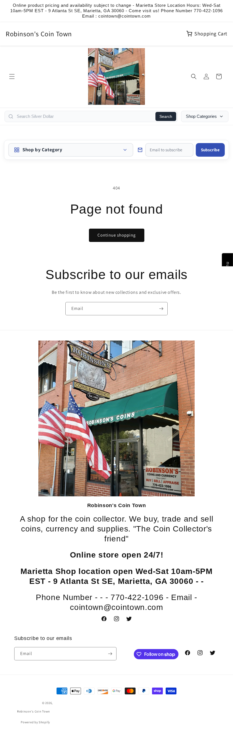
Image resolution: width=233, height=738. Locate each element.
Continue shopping (116, 235)
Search (165, 116)
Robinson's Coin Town (39, 33)
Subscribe (210, 149)
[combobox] (84, 116)
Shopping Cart (210, 33)
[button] (12, 76)
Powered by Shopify (35, 722)
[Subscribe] (161, 308)
